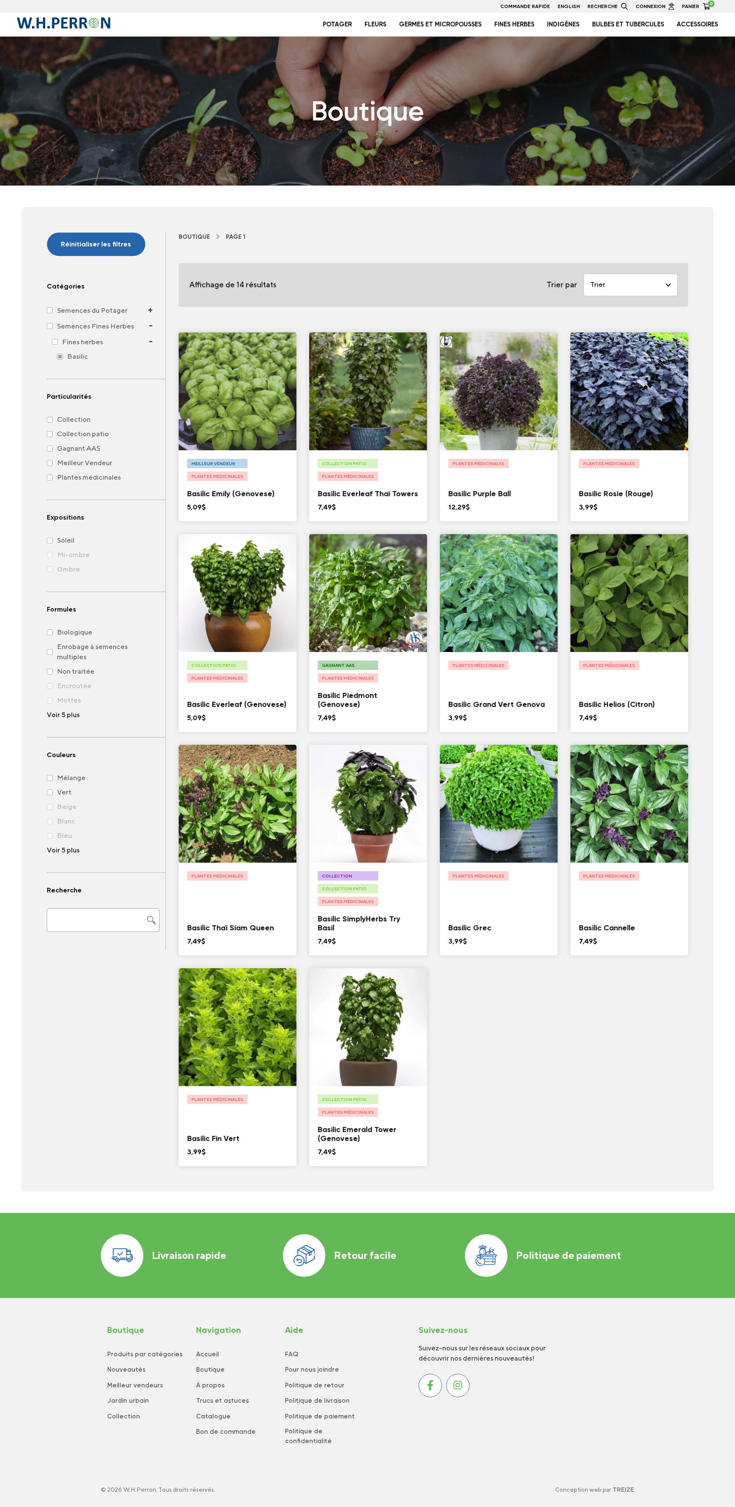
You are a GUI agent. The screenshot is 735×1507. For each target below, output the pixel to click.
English (569, 6)
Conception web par (594, 1489)
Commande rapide (525, 6)
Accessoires (697, 24)
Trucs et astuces (222, 1400)
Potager (337, 24)
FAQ (291, 1354)
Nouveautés (126, 1369)
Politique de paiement (568, 1255)
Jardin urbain (128, 1400)
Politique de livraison (317, 1400)
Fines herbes (514, 24)
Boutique (194, 237)
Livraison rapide (189, 1255)
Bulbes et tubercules (628, 24)
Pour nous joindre (312, 1369)
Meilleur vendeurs (135, 1385)
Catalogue (213, 1416)
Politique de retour (315, 1385)
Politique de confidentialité (308, 1436)
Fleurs (375, 24)
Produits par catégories (144, 1354)
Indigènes (563, 24)
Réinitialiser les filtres (96, 244)
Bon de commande (226, 1432)
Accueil (207, 1354)
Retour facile (365, 1255)
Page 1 (235, 237)
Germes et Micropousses (440, 24)
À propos (210, 1385)
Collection (123, 1416)
